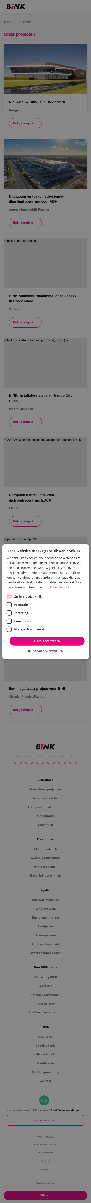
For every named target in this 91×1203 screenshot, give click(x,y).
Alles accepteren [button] (47, 641)
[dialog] (45, 601)
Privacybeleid (59, 587)
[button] (45, 651)
